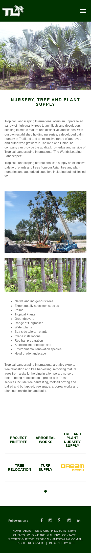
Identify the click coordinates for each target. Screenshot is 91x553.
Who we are (36, 535)
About (28, 530)
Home (17, 530)
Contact (69, 535)
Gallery (53, 535)
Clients (19, 535)
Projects (58, 530)
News (72, 530)
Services (42, 530)
